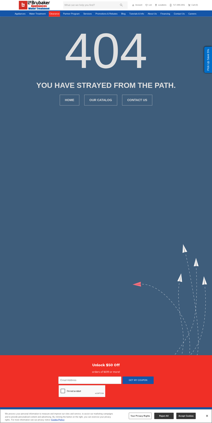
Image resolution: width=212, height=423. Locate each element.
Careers (192, 14)
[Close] (207, 415)
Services (87, 14)
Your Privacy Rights (140, 416)
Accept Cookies (186, 416)
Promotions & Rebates (106, 14)
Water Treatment (37, 14)
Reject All (164, 416)
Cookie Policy (57, 420)
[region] (106, 416)
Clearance (54, 14)
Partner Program (71, 14)
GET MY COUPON (138, 380)
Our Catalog (100, 100)
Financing (165, 14)
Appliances (20, 14)
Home (69, 100)
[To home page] (34, 5)
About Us (152, 14)
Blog (123, 14)
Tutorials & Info (136, 14)
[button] (133, 5)
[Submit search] (121, 5)
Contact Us (179, 14)
